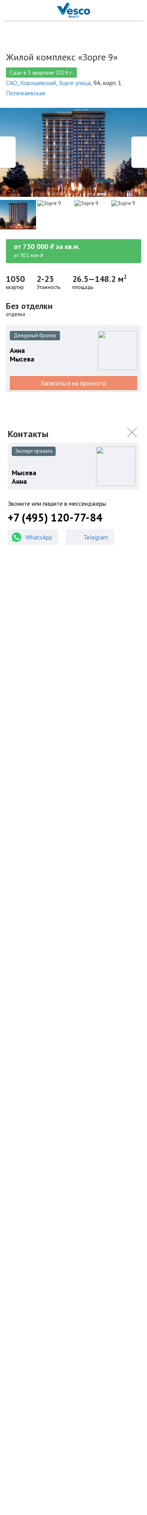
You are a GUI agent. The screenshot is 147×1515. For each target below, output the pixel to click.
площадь (82, 287)
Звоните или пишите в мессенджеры (57, 503)
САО (11, 83)
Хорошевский (38, 83)
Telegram (95, 537)
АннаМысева (22, 354)
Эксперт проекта (34, 451)
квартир (15, 287)
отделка (15, 314)
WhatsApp (38, 537)
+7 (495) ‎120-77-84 (55, 517)
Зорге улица (75, 83)
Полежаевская (25, 93)
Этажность (48, 287)
